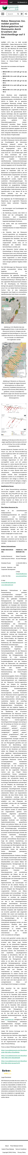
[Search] (18, 14)
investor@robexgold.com (8, 582)
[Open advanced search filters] (21, 14)
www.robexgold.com (7, 585)
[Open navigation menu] (2, 13)
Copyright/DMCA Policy (9, 1152)
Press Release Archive (16, 1146)
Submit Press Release (8, 1149)
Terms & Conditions (20, 1149)
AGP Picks (4, 2)
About (7, 1146)
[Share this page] (26, 13)
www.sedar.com (9, 1019)
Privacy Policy (22, 1152)
